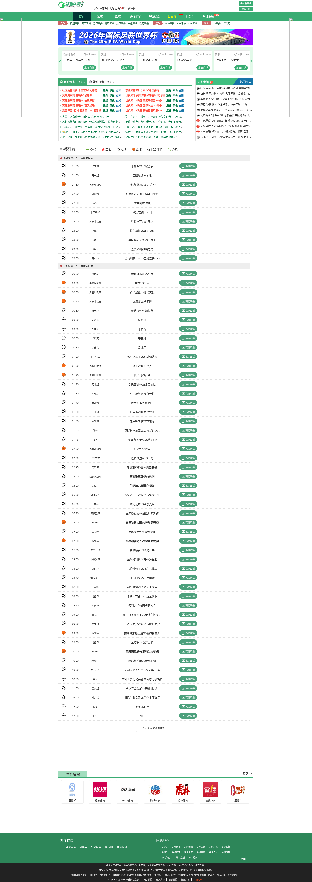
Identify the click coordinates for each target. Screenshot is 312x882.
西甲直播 (86, 23)
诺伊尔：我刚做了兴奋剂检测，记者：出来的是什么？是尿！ (159, 131)
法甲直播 (121, 23)
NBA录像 (181, 23)
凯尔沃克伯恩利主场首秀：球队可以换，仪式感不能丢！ (157, 126)
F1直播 (217, 23)
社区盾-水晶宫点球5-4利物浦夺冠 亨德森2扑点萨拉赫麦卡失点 (226, 88)
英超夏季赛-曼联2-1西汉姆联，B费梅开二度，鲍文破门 (226, 109)
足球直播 (176, 846)
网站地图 (197, 879)
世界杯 (172, 16)
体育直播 (71, 846)
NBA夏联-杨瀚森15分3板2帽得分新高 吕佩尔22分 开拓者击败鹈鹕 (226, 131)
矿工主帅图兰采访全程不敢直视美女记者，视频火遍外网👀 (158, 116)
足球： (165, 846)
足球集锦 (201, 846)
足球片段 (213, 846)
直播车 (83, 846)
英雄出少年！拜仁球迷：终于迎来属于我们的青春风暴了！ (158, 121)
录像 (112, 90)
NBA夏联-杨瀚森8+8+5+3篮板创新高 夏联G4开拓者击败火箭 (226, 126)
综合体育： (167, 857)
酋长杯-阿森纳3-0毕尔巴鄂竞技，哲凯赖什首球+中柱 (226, 93)
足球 (100, 16)
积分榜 (190, 16)
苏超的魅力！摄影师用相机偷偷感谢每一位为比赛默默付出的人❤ (98, 121)
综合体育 (136, 16)
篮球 (118, 16)
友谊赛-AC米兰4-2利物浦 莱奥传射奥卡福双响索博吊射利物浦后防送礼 (226, 115)
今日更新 (208, 16)
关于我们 (148, 879)
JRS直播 (109, 846)
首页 (82, 16)
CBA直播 (192, 23)
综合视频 (192, 857)
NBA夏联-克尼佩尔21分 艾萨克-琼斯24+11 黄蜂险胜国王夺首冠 (226, 120)
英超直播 (74, 23)
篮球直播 (122, 846)
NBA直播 (169, 23)
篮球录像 (188, 852)
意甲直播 (98, 23)
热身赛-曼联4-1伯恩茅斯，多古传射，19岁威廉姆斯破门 (226, 104)
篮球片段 (213, 852)
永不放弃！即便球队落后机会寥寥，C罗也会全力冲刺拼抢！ (96, 137)
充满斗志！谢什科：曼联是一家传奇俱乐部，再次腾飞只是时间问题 (100, 126)
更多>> (81, 82)
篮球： (165, 852)
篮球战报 (226, 852)
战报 (118, 90)
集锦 (105, 90)
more (243, 858)
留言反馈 (185, 879)
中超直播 (132, 23)
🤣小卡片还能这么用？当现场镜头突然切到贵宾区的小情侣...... (97, 131)
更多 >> (247, 773)
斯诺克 (226, 23)
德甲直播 (109, 23)
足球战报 (226, 846)
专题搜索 (154, 16)
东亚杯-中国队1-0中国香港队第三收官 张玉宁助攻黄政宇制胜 (226, 137)
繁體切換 (246, 8)
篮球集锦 (201, 852)
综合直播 (180, 857)
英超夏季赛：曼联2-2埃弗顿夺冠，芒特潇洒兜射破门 (226, 99)
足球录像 (188, 846)
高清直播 (190, 166)
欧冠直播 (144, 23)
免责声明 (160, 879)
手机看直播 (245, 3)
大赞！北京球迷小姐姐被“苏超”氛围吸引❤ (85, 116)
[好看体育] (74, 7)
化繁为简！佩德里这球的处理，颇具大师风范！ (152, 137)
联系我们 (172, 879)
